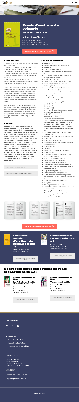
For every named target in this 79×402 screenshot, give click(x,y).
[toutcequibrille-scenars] (44, 281)
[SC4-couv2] (7, 281)
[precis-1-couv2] (12, 34)
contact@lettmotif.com (20, 365)
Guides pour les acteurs (17, 343)
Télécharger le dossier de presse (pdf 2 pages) (19, 173)
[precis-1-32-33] (15, 210)
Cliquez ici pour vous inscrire (16, 379)
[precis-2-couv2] (7, 239)
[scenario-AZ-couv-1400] (44, 239)
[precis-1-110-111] (39, 210)
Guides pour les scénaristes (18, 340)
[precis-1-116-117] (64, 210)
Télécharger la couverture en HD (15, 167)
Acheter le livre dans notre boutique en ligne (38, 51)
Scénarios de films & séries (18, 346)
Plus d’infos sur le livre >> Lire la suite (25, 259)
